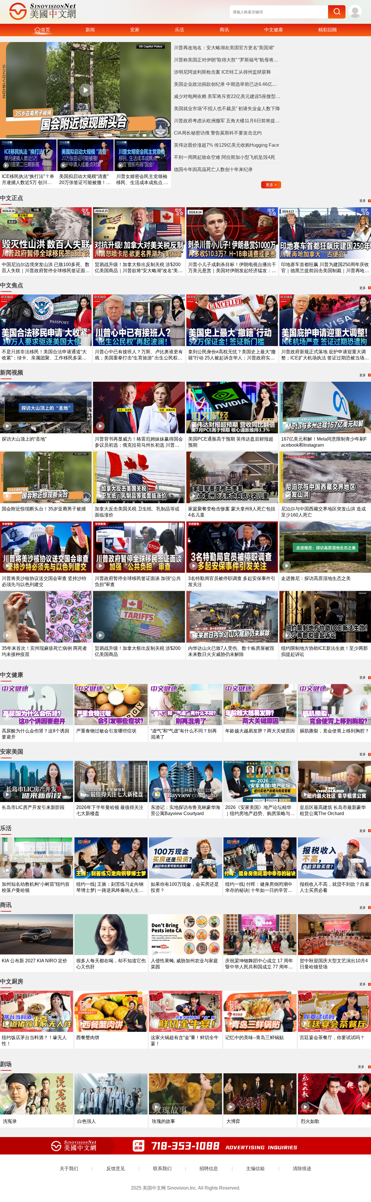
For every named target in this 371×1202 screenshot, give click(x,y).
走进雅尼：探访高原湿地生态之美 (316, 578)
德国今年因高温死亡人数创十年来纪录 (213, 169)
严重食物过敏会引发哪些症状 (106, 730)
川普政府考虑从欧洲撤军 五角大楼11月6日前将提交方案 (227, 120)
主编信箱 (255, 1168)
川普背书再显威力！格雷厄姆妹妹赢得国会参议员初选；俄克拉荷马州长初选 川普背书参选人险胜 (139, 445)
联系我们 (162, 1168)
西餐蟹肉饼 (87, 1037)
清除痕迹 (302, 1168)
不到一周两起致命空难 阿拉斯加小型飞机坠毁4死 (224, 157)
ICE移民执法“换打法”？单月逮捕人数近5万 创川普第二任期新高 (28, 182)
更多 (271, 185)
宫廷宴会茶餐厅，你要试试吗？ (332, 1037)
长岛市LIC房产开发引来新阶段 (33, 807)
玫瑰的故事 (163, 1121)
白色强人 (86, 1121)
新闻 (90, 29)
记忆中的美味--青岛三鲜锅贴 (254, 1037)
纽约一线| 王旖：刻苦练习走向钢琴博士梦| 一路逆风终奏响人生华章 (109, 890)
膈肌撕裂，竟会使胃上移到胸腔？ (334, 730)
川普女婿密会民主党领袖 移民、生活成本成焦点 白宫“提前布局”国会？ (142, 182)
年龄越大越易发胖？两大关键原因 (260, 730)
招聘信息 (208, 1168)
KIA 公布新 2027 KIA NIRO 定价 (34, 960)
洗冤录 (10, 1121)
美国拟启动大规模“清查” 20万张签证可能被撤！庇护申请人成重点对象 (85, 182)
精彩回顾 (327, 29)
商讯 (224, 29)
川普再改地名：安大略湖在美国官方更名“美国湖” (224, 47)
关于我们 (69, 1168)
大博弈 (233, 1121)
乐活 (179, 29)
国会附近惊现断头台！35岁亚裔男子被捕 (44, 508)
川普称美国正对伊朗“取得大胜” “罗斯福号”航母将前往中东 (227, 59)
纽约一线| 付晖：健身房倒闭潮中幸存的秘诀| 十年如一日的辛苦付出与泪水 (258, 890)
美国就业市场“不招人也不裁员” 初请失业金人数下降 (227, 108)
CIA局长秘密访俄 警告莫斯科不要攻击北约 (218, 132)
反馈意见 (115, 1168)
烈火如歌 (310, 1121)
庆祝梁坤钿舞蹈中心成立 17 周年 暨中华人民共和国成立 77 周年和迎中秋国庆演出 (259, 966)
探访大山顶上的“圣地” (24, 439)
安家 (134, 29)
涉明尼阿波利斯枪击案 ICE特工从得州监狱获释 (222, 72)
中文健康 (273, 29)
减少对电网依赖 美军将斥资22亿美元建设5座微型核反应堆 (227, 96)
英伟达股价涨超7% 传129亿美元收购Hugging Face (226, 145)
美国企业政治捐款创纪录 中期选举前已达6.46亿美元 (227, 84)
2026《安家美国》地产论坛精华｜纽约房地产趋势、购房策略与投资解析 (260, 813)
